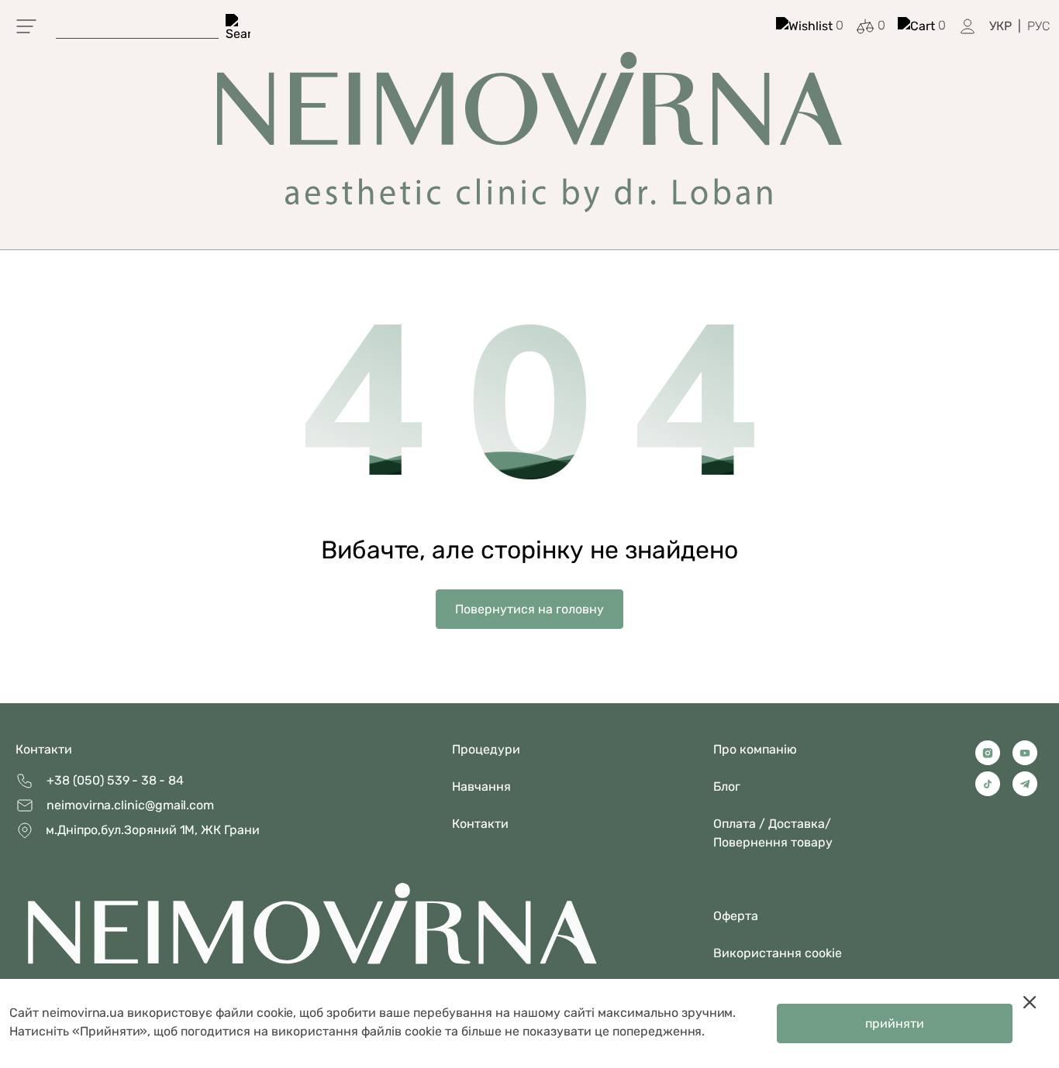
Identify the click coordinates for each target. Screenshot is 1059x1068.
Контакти (44, 749)
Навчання (481, 786)
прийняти (894, 1023)
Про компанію (755, 749)
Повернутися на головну (529, 609)
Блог (726, 786)
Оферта (735, 915)
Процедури (486, 749)
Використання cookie (777, 953)
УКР (1000, 26)
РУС (1038, 26)
